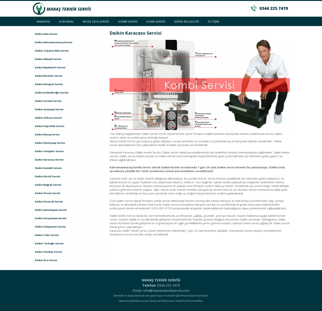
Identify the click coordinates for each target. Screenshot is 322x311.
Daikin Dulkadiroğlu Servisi (51, 92)
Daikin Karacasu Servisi (49, 159)
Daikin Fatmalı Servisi (48, 101)
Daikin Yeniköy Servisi (48, 251)
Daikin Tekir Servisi (47, 235)
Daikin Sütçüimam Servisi (50, 218)
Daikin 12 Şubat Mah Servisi (52, 50)
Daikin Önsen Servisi (47, 193)
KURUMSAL (66, 21)
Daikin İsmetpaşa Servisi (50, 143)
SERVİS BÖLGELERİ (186, 21)
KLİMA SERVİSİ (155, 21)
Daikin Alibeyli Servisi (48, 59)
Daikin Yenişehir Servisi (49, 151)
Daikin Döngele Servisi (49, 84)
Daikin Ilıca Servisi (46, 260)
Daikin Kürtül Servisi (47, 176)
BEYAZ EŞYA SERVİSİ (96, 21)
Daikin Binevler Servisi (48, 75)
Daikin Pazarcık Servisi (49, 201)
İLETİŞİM (213, 21)
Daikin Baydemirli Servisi (50, 67)
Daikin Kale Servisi (46, 34)
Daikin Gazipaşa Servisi (49, 109)
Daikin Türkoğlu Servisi (49, 243)
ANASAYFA (43, 21)
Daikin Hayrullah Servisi (49, 126)
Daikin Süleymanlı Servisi (50, 226)
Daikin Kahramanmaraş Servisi (53, 42)
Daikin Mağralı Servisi (48, 184)
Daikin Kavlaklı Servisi (48, 168)
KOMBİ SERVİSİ (128, 21)
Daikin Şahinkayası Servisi (51, 210)
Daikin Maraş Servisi (47, 134)
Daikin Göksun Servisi (48, 117)
